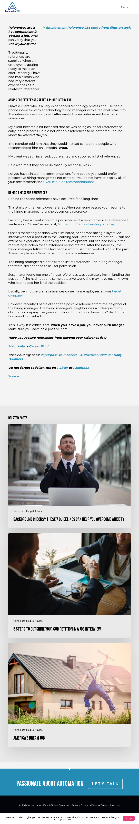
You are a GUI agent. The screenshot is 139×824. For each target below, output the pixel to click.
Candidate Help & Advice (28, 511)
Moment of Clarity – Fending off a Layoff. (88, 224)
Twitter (62, 368)
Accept (129, 818)
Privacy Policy (79, 805)
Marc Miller (17, 346)
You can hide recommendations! (70, 182)
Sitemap (115, 805)
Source (13, 376)
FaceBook (81, 368)
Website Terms (99, 805)
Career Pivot (39, 346)
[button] (127, 7)
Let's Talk (105, 783)
